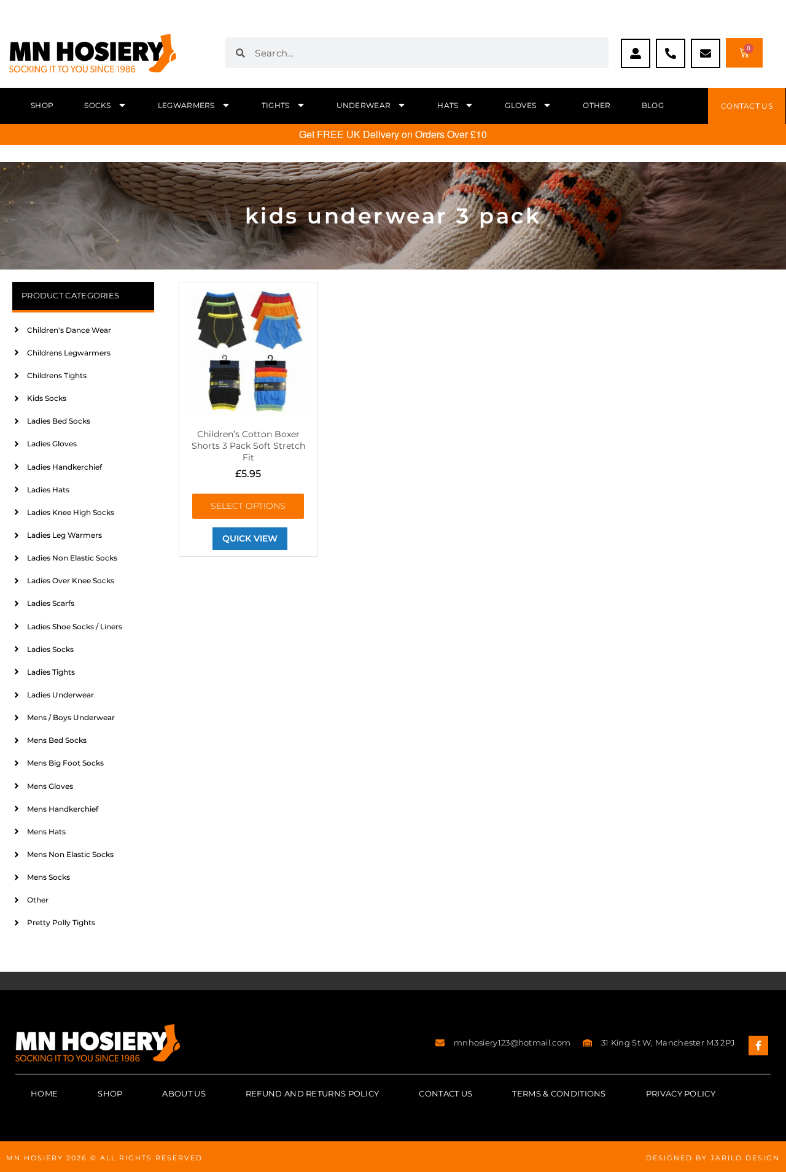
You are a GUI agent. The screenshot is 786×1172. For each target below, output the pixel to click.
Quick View (250, 538)
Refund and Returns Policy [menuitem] (312, 1093)
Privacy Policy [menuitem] (680, 1093)
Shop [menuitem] (42, 105)
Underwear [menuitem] (364, 105)
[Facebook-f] (758, 1045)
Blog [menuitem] (653, 105)
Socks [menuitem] (97, 105)
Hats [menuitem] (447, 105)
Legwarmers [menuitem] (186, 105)
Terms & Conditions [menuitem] (558, 1093)
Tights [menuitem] (276, 105)
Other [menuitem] (597, 105)
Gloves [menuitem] (520, 105)
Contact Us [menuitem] (445, 1093)
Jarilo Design (745, 1158)
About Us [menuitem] (183, 1093)
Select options (248, 505)
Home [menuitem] (44, 1093)
